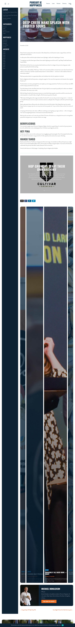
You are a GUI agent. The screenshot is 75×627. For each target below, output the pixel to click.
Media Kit (70, 4)
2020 (4, 62)
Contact (5, 46)
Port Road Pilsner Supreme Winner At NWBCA (10, 12)
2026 (4, 52)
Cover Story (50, 172)
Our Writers (5, 45)
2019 (4, 63)
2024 (4, 55)
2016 (4, 68)
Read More (46, 183)
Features (48, 3)
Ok (62, 625)
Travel (4, 33)
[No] (73, 625)
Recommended (6, 32)
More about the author (48, 601)
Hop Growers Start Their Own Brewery (10, 15)
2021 (4, 60)
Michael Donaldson (28, 29)
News (4, 28)
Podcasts (58, 3)
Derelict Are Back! (7, 18)
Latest (53, 3)
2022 (4, 58)
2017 (4, 66)
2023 (4, 57)
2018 (4, 65)
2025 (4, 53)
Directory (64, 3)
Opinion (5, 30)
